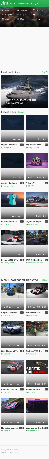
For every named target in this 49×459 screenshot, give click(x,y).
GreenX (7, 353)
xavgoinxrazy (9, 147)
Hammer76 (8, 315)
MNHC (31, 186)
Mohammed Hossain (36, 262)
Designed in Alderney (10, 449)
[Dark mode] (41, 3)
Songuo (7, 430)
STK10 (6, 224)
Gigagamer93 (33, 430)
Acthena (31, 392)
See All (45, 72)
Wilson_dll (32, 353)
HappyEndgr (33, 224)
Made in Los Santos (9, 452)
